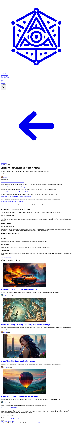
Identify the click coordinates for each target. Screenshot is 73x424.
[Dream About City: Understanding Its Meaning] (36, 346)
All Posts (3, 83)
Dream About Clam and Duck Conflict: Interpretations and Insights (16, 196)
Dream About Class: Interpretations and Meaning (12, 201)
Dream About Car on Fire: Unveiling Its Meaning (19, 289)
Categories (3, 84)
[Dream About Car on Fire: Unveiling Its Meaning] (36, 275)
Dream (2, 164)
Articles (11, 418)
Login (2, 80)
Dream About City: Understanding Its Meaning (18, 361)
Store (8, 418)
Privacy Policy (12, 421)
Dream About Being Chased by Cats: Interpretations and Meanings (25, 325)
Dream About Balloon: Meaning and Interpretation (19, 396)
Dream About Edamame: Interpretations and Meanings (13, 187)
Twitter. (39, 422)
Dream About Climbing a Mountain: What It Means (12, 182)
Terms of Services (5, 421)
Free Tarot (3, 257)
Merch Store (8, 257)
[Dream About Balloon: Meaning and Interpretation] (36, 381)
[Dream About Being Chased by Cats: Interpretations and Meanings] (36, 310)
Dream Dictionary (17, 418)
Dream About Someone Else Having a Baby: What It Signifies (15, 191)
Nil (10, 422)
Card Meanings (4, 418)
